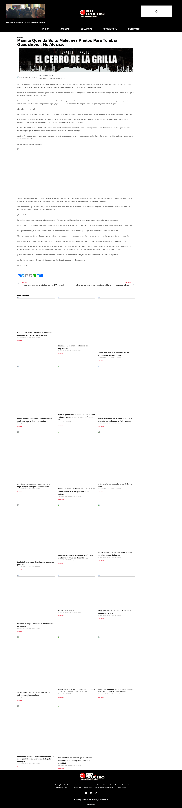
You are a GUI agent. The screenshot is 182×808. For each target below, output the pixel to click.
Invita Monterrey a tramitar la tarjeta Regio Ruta (115, 485)
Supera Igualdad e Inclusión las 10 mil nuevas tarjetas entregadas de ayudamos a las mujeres (76, 491)
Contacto (134, 29)
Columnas (86, 29)
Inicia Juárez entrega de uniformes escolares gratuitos (35, 563)
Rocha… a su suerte (66, 610)
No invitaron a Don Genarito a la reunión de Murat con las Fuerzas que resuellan (34, 334)
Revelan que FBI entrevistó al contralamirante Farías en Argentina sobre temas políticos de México (76, 417)
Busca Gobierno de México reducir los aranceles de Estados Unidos (113, 354)
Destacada (8, 19)
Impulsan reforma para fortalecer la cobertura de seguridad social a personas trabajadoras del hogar (35, 759)
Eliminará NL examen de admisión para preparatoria (73, 347)
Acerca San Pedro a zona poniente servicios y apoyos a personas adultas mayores (76, 690)
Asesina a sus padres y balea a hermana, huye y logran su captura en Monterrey (33, 485)
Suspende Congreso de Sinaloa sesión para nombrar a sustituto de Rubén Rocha (75, 556)
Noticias (14, 19)
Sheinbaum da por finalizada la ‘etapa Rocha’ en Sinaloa (35, 625)
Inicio (45, 29)
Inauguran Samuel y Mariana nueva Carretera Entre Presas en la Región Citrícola (116, 690)
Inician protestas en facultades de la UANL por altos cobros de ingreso (25, 22)
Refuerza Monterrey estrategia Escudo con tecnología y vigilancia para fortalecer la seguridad (75, 760)
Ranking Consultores (100, 799)
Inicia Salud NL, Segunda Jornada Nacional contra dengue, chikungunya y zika (34, 419)
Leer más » (20, 340)
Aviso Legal (91, 804)
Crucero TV (110, 29)
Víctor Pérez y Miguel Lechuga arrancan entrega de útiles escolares (33, 693)
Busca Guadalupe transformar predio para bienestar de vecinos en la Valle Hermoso (115, 419)
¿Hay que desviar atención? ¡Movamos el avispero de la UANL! (114, 612)
